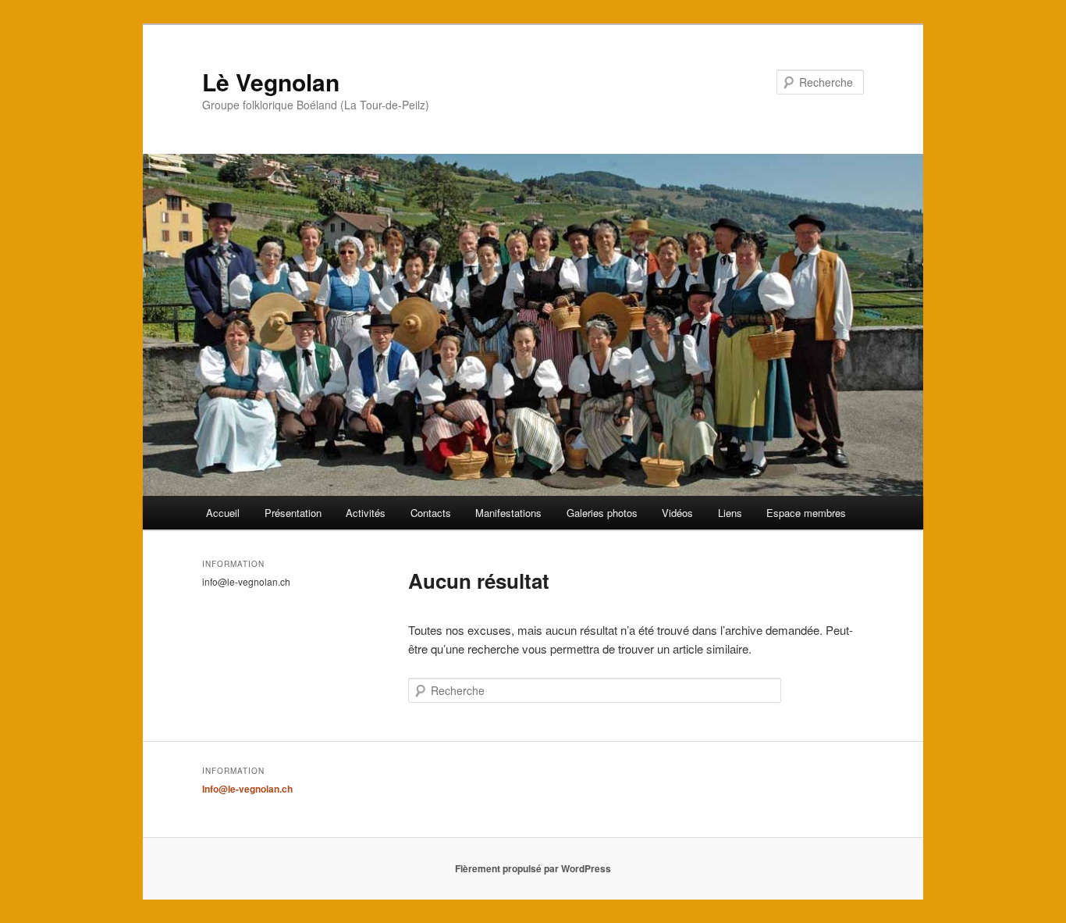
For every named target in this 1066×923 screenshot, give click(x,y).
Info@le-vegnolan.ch (247, 789)
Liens (730, 512)
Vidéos (677, 512)
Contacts (430, 512)
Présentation (293, 512)
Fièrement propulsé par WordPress (533, 868)
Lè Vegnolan (270, 81)
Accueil (223, 512)
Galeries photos (602, 512)
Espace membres (806, 512)
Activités (366, 512)
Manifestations (508, 512)
